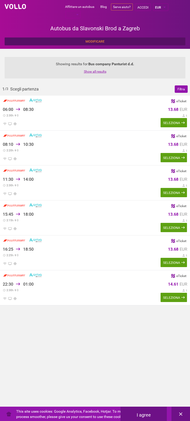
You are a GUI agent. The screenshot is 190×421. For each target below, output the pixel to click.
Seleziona (171, 123)
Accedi (143, 7)
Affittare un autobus (79, 7)
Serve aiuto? (122, 7)
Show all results (95, 71)
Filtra (181, 89)
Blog (103, 7)
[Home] (15, 6)
